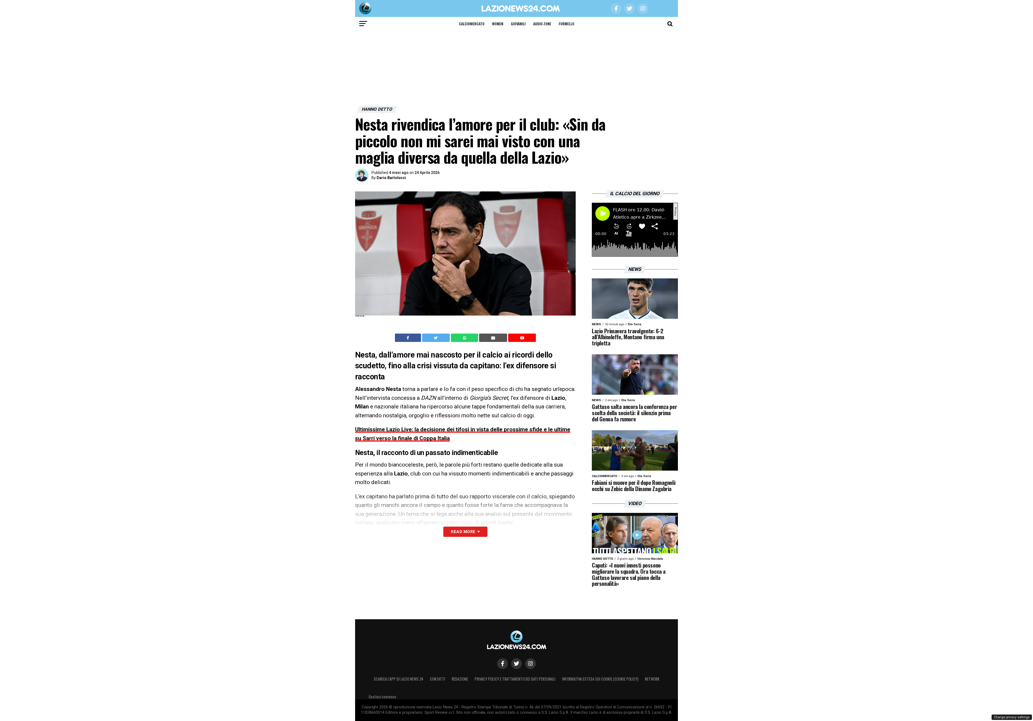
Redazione (460, 679)
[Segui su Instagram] (530, 663)
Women (497, 23)
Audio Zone (542, 23)
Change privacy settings (1012, 717)
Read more (463, 531)
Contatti (437, 679)
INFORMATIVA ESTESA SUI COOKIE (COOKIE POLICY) (600, 679)
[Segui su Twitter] (516, 663)
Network (652, 679)
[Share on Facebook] (408, 338)
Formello (566, 23)
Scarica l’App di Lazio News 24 (398, 679)
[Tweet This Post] (436, 338)
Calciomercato (471, 23)
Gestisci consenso (382, 696)
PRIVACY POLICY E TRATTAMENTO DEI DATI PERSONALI (515, 679)
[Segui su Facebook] (502, 663)
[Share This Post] (465, 338)
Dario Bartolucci (391, 178)
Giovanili (518, 23)
